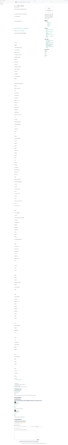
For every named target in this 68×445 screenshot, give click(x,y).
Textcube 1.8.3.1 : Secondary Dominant (29, 443)
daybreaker (45, 443)
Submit (38, 439)
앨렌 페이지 (51, 16)
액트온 (1, 2)
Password (34, 426)
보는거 (48, 25)
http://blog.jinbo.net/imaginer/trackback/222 (19, 384)
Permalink (15, 413)
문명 (47, 17)
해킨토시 (48, 15)
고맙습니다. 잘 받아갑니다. (49, 46)
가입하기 (67, 0)
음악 (16, 376)
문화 (51, 17)
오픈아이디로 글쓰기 (17, 422)
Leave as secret (17, 429)
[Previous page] (20, 441)
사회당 (52, 14)
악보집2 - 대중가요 (20, 5)
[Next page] (37, 441)
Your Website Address (17, 428)
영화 (49, 16)
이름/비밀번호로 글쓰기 (17, 425)
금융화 (48, 18)
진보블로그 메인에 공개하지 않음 (23, 429)
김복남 (50, 17)
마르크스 (46, 18)
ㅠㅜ (45, 16)
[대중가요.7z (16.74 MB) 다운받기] (19, 30)
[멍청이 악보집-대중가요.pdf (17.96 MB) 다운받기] (21, 28)
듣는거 (48, 24)
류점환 (17, 402)
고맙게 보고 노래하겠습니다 (49, 42)
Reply (15, 407)
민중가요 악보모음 (16, 9)
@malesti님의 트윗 (17, 390)
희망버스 (46, 17)
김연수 (50, 15)
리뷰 (50, 14)
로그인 (65, 0)
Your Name (22, 426)
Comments (20, 379)
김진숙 (47, 16)
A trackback (17, 379)
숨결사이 (16, 2)
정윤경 (45, 15)
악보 (15, 376)
